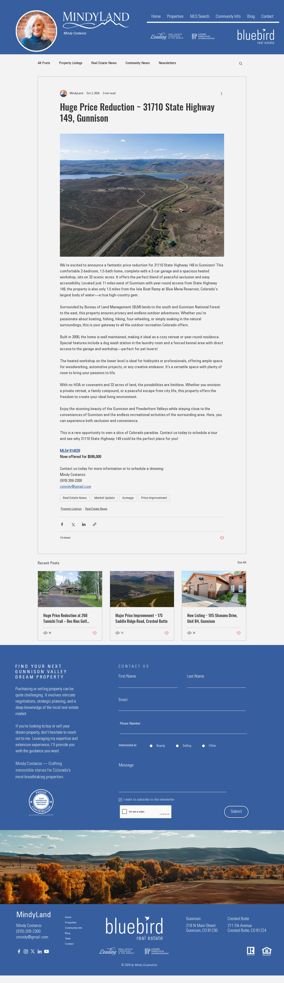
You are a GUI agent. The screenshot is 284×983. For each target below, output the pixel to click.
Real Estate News (104, 63)
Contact (69, 944)
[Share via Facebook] (62, 524)
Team (68, 938)
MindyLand (33, 915)
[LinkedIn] (39, 951)
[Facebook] (19, 951)
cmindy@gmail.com (32, 937)
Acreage (128, 498)
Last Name (195, 676)
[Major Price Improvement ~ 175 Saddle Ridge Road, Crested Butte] (142, 589)
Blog (67, 933)
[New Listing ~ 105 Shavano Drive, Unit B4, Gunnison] (214, 589)
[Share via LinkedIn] (84, 524)
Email (123, 700)
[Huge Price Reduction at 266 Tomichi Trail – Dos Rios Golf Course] (70, 589)
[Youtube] (46, 951)
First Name (127, 676)
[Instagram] (26, 951)
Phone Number (130, 723)
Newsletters (167, 63)
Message (126, 765)
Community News (138, 63)
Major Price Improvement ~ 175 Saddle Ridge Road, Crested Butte (141, 618)
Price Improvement (154, 498)
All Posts (44, 63)
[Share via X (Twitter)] (73, 524)
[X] (33, 951)
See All (241, 562)
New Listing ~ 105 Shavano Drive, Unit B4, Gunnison (212, 618)
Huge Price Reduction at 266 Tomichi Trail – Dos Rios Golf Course (65, 618)
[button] (175, 17)
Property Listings (70, 63)
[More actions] (221, 93)
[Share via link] (95, 524)
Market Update (104, 498)
